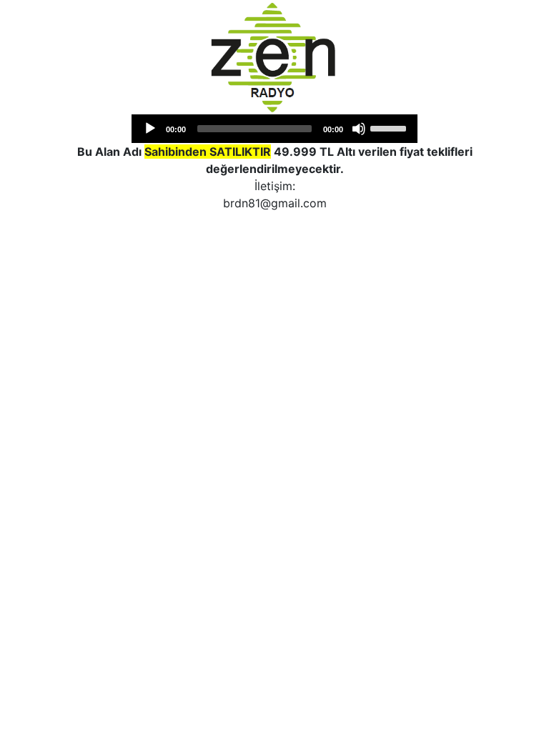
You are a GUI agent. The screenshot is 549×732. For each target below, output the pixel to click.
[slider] (390, 127)
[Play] (150, 129)
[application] (274, 128)
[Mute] (359, 129)
